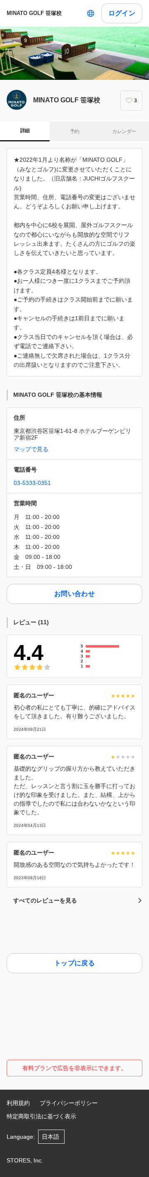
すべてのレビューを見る (45, 900)
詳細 (25, 131)
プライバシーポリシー (69, 1103)
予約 (74, 131)
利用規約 (18, 1103)
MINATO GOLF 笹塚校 (34, 13)
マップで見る (31, 449)
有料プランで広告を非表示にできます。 (74, 1068)
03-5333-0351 (32, 483)
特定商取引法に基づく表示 (41, 1116)
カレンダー (124, 131)
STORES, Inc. (25, 1160)
